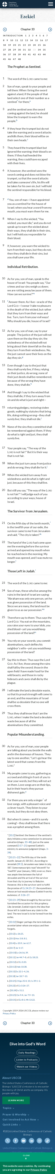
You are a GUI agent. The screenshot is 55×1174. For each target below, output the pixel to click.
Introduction (13, 35)
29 (14, 49)
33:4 (12, 943)
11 (16, 40)
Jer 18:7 (20, 976)
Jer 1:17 (19, 948)
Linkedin (31, 1140)
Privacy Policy (9, 1013)
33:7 (12, 948)
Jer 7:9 (27, 995)
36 (4, 54)
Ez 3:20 (22, 962)
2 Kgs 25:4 (21, 981)
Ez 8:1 (22, 999)
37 (9, 54)
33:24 (13, 990)
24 (34, 45)
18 (4, 45)
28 (9, 49)
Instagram (39, 1140)
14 (31, 40)
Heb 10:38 (22, 966)
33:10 (13, 952)
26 (44, 45)
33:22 (12, 985)
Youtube (23, 1140)
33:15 (12, 971)
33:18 (12, 976)
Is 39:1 (34, 981)
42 (34, 54)
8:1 (25, 938)
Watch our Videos (27, 1066)
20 (14, 45)
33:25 (13, 995)
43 (39, 54)
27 (4, 49)
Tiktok (47, 1140)
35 (44, 49)
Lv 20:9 (18, 943)
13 (26, 40)
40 (24, 54)
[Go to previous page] (5, 30)
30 (19, 49)
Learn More (16, 1100)
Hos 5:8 (19, 938)
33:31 (13, 999)
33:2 (11, 835)
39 (19, 54)
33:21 (12, 857)
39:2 (19, 864)
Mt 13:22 (30, 999)
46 (9, 59)
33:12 (13, 962)
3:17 (20, 845)
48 (19, 59)
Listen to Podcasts (27, 1059)
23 (29, 45)
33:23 (12, 899)
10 (11, 40)
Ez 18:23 (34, 957)
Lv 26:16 (21, 952)
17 (46, 40)
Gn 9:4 (20, 995)
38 (14, 54)
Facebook (15, 1140)
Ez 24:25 (26, 888)
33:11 (12, 957)
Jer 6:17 (27, 943)
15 (36, 40)
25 (39, 45)
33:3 (12, 938)
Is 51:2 (20, 990)
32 (29, 49)
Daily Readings (27, 1052)
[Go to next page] (50, 30)
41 (29, 54)
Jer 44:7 (20, 957)
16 (41, 40)
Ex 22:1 (19, 971)
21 (19, 45)
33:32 (12, 922)
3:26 (23, 895)
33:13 (13, 966)
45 (4, 59)
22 (24, 45)
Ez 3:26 (21, 985)
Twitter (7, 1140)
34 (39, 49)
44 (44, 54)
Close (26, 1155)
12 (21, 40)
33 (26, 842)
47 (14, 59)
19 (9, 45)
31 (24, 49)
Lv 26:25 (19, 933)
